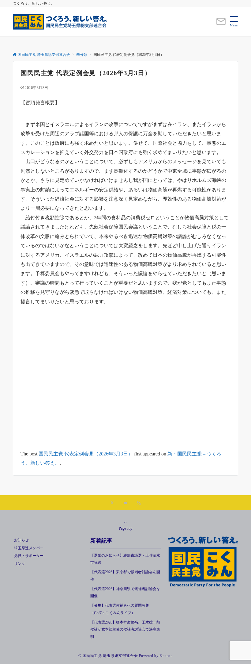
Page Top (125, 529)
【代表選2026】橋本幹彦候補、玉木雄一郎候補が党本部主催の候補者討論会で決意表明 (125, 629)
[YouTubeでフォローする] (125, 503)
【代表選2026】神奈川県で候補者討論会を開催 (125, 592)
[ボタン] (221, 24)
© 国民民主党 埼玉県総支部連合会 (108, 656)
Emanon (166, 656)
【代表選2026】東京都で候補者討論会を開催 (125, 575)
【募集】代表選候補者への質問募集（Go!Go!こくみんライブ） (119, 609)
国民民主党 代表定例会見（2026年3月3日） (86, 453)
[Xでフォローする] (112, 503)
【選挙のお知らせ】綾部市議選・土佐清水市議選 (125, 559)
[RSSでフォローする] (139, 503)
